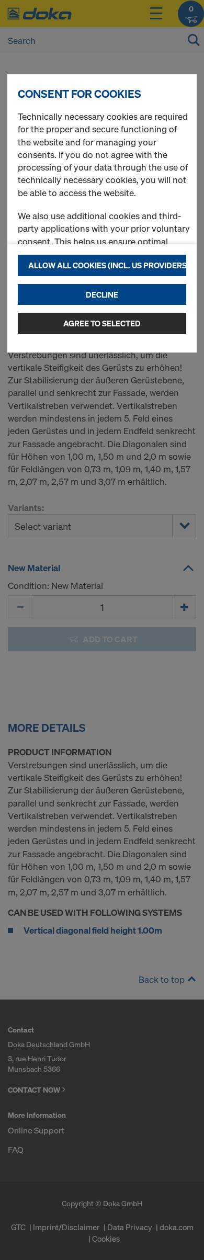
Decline (102, 294)
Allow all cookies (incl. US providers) (107, 265)
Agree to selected (102, 323)
